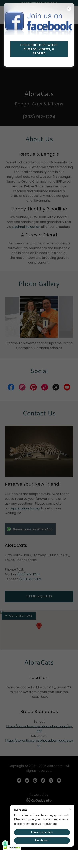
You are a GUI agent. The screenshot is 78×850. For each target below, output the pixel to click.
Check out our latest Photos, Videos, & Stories (39, 49)
